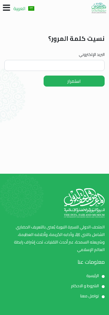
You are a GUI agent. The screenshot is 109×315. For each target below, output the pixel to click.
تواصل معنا (89, 296)
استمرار (74, 81)
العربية (20, 8)
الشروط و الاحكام (85, 286)
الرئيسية (92, 275)
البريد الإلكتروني (92, 55)
